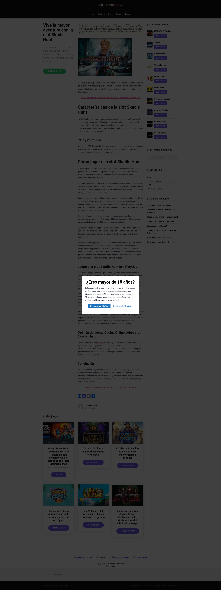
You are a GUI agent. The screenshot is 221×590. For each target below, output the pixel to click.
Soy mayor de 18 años (99, 306)
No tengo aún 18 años (122, 306)
